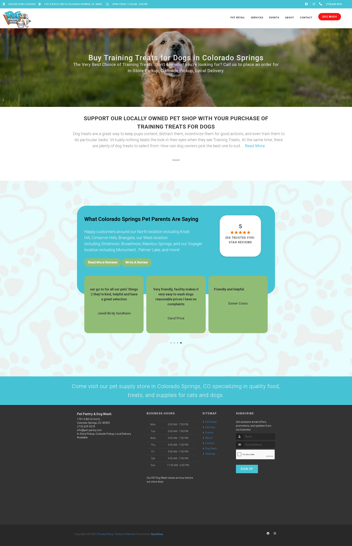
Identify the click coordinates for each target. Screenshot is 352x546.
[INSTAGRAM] (314, 4)
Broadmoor (131, 243)
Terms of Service (125, 534)
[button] (171, 343)
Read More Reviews (103, 262)
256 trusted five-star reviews (240, 240)
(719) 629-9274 (86, 426)
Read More (255, 146)
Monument (126, 250)
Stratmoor (110, 243)
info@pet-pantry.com (89, 430)
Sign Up (247, 469)
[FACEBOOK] (306, 4)
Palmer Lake (149, 250)
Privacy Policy (105, 534)
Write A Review (136, 262)
